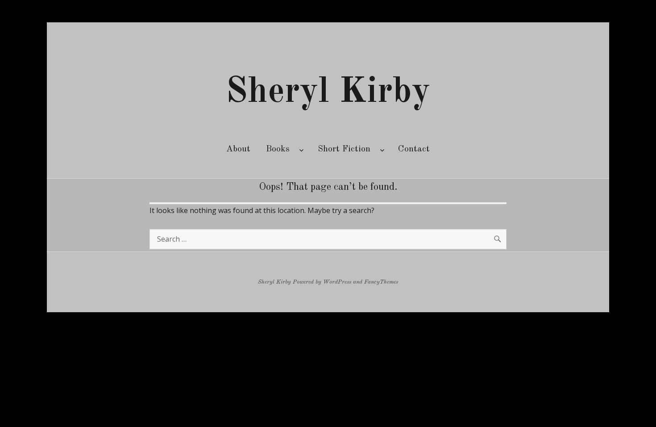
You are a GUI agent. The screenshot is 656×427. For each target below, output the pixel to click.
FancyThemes (381, 282)
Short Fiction (344, 149)
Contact (414, 149)
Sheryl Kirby (328, 92)
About (238, 149)
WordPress (337, 282)
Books (278, 149)
